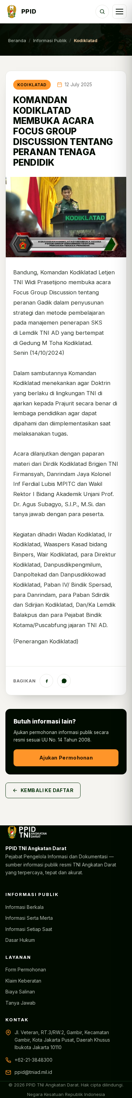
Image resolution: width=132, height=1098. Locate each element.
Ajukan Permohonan (66, 757)
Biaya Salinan (20, 991)
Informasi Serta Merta (29, 918)
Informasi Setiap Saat (28, 929)
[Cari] (102, 11)
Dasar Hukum (20, 940)
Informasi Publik (50, 40)
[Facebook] (46, 681)
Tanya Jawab (20, 1003)
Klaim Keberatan (23, 981)
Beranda (17, 40)
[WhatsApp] (64, 681)
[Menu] (119, 11)
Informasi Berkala (24, 907)
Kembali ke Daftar (47, 790)
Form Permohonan (25, 969)
